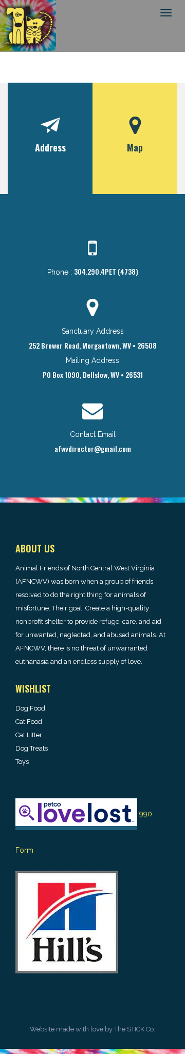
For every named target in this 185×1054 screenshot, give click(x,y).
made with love (79, 1029)
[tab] (50, 138)
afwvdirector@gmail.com (92, 448)
